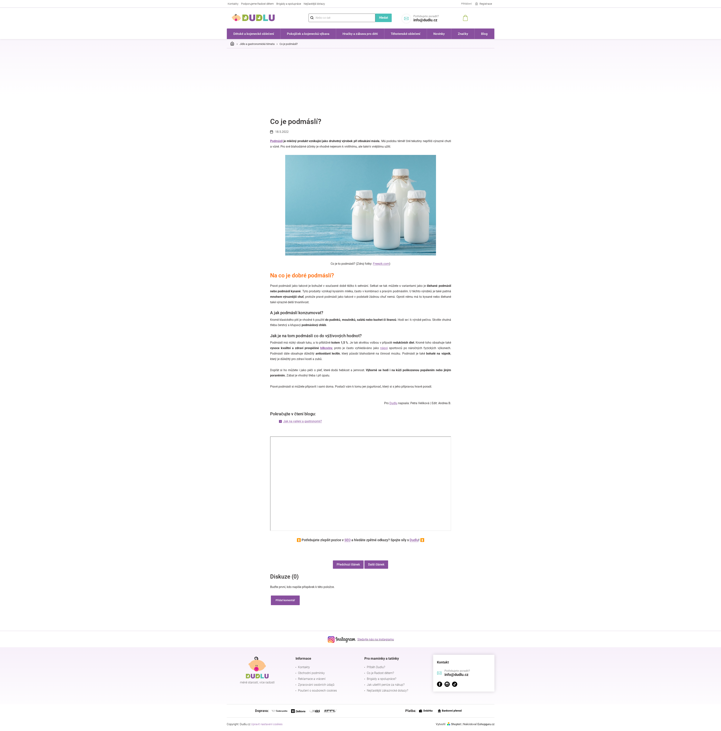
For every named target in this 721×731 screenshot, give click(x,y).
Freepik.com (381, 263)
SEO (347, 540)
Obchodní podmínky (311, 673)
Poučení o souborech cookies (317, 690)
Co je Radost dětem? (380, 673)
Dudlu (393, 403)
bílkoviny (326, 348)
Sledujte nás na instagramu (375, 639)
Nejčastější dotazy (314, 3)
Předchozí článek (348, 564)
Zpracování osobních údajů (316, 684)
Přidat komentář (285, 600)
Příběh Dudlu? (376, 667)
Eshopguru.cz (485, 724)
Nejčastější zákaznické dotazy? (387, 690)
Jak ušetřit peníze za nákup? (386, 684)
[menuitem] (253, 33)
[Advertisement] (360, 79)
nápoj (384, 348)
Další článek (376, 564)
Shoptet (456, 724)
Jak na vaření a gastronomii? (302, 421)
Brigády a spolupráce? (381, 679)
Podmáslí (276, 141)
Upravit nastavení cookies (267, 724)
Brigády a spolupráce (288, 3)
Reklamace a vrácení (312, 679)
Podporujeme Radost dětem (257, 3)
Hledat (383, 17)
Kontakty (233, 3)
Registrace (486, 3)
